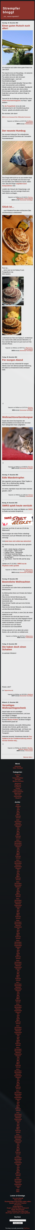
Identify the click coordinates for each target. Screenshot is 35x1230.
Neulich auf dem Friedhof (17, 1203)
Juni (18, 809)
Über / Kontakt (18, 768)
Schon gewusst (28, 198)
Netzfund (30, 408)
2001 (17, 1191)
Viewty (18, 788)
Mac (17, 776)
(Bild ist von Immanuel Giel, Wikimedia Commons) (16, 117)
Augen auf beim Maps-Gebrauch (18, 1208)
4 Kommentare (29, 123)
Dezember (18, 821)
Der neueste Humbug (13, 130)
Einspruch (17, 1205)
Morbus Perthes (12, 719)
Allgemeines (29, 122)
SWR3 (30, 509)
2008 (17, 1178)
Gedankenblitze (17, 778)
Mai (18, 811)
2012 (17, 1091)
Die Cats (30, 467)
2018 (17, 961)
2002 (17, 1190)
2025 (17, 820)
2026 (17, 805)
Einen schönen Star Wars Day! (17, 1211)
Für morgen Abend (12, 360)
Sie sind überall (18, 1198)
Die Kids (30, 748)
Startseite (18, 766)
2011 (17, 1113)
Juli (18, 808)
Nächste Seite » (28, 757)
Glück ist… (8, 206)
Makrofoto (17, 793)
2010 (17, 1134)
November (18, 843)
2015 (17, 1026)
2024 (17, 840)
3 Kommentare (29, 750)
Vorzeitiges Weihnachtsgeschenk (14, 706)
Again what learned (17, 1209)
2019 (17, 940)
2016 (17, 1004)
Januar (18, 817)
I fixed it (17, 798)
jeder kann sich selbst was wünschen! (18, 541)
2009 (17, 1156)
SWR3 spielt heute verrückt (17, 505)
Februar (18, 816)
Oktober (18, 823)
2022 (17, 882)
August (18, 806)
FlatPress (18, 785)
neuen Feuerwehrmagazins (11, 100)
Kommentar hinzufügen (26, 200)
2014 (17, 1047)
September (18, 825)
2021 (17, 899)
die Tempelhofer (10, 106)
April (18, 813)
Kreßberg (29, 121)
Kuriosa (30, 197)
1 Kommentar (29, 496)
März (18, 814)
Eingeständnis (18, 1206)
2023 (17, 860)
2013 (17, 1069)
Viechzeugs (18, 796)
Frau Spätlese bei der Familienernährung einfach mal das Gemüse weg (17, 738)
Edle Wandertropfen (13, 477)
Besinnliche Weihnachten (16, 581)
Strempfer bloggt (11, 10)
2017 (17, 982)
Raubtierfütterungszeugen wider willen (18, 1201)
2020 (17, 920)
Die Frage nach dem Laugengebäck (18, 1213)
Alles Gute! (18, 1200)
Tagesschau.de (8, 690)
